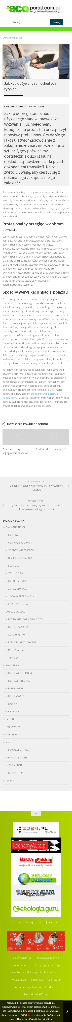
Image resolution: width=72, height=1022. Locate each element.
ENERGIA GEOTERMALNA (20, 673)
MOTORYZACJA (16, 650)
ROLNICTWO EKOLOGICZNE (22, 642)
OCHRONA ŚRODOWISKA (20, 542)
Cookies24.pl (54, 979)
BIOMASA (12, 703)
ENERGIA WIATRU (16, 688)
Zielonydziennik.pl (22, 957)
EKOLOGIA (13, 535)
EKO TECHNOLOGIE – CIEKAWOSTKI (25, 619)
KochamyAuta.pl (53, 972)
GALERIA (10, 719)
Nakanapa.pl (34, 972)
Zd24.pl (56, 965)
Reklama (52, 922)
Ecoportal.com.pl (21, 965)
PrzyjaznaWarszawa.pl (48, 957)
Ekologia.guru (41, 965)
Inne (8, 742)
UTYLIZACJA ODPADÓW (20, 558)
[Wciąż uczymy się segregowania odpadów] (19, 437)
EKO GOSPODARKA (15, 611)
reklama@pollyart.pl (34, 922)
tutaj (5, 1011)
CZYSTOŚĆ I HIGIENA (18, 604)
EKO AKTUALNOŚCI (12, 37)
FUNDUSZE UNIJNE (17, 757)
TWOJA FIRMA (15, 765)
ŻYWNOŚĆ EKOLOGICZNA (21, 596)
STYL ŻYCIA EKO (16, 573)
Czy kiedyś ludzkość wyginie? (51, 449)
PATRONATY (11, 734)
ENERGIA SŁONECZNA (19, 680)
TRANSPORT (14, 657)
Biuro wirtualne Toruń (36, 994)
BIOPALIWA (13, 711)
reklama (10, 780)
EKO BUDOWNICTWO (18, 627)
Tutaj (30, 1015)
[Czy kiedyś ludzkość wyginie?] (52, 437)
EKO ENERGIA (12, 665)
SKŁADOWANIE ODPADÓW (21, 550)
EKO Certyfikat (13, 726)
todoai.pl (52, 987)
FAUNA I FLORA (15, 772)
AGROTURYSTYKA (16, 634)
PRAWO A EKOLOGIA (18, 749)
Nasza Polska (17, 972)
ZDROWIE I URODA (17, 588)
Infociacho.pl (37, 979)
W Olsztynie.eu (19, 979)
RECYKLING (13, 565)
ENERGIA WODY (16, 696)
